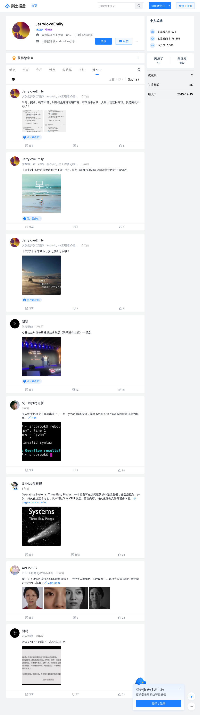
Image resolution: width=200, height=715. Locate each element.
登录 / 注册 (158, 703)
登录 (185, 5)
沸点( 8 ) (133, 79)
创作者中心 (158, 5)
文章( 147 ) (116, 79)
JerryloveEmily (33, 91)
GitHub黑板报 (32, 483)
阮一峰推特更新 (33, 403)
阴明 (25, 322)
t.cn (34, 417)
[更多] (191, 706)
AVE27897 (29, 568)
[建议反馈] (191, 696)
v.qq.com (54, 582)
